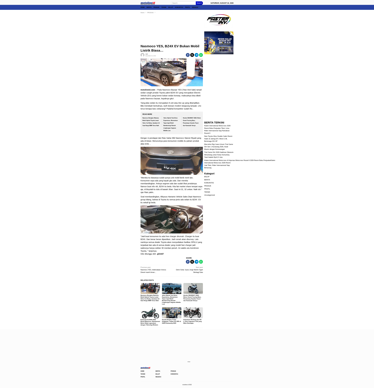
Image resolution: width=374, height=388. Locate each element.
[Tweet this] (192, 55)
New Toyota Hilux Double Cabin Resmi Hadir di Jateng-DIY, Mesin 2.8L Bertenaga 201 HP (218, 138)
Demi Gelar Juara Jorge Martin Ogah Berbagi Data (189, 269)
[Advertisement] (172, 28)
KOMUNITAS (209, 183)
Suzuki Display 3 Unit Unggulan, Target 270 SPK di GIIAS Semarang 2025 (171, 321)
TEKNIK (207, 192)
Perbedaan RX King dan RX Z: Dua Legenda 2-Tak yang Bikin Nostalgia (192, 321)
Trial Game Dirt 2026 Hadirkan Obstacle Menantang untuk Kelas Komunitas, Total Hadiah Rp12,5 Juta (218, 154)
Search (199, 3)
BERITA (207, 180)
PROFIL (207, 189)
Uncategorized (209, 195)
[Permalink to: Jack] (142, 55)
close (188, 361)
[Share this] (188, 55)
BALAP (206, 177)
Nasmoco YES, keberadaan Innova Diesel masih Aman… (153, 269)
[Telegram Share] (196, 55)
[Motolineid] (148, 3)
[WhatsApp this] (201, 55)
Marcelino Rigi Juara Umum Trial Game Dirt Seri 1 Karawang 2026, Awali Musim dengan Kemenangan (218, 146)
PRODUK (207, 186)
